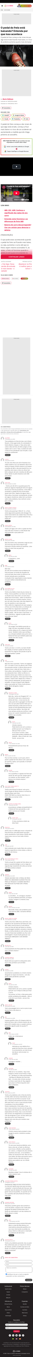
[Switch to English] (16, 1338)
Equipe (8, 1292)
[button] (25, 6)
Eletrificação (8, 1315)
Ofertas (24, 1315)
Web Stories (25, 1312)
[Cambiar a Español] (20, 1338)
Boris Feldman (8, 99)
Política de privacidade (17, 1355)
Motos (8, 1307)
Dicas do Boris (24, 278)
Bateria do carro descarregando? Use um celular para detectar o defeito (17, 227)
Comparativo (25, 1292)
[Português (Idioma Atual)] (13, 1338)
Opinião (25, 1304)
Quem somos (8, 1289)
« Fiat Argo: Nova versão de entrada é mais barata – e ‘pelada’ (8, 267)
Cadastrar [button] (16, 1331)
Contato (8, 1294)
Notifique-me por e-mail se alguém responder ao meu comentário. (17, 1275)
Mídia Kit (8, 1297)
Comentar (28, 1280)
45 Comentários (6, 108)
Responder (8, 454)
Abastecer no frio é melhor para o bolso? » (25, 266)
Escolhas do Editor (24, 1307)
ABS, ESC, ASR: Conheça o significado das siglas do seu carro (16, 213)
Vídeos (8, 1312)
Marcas (24, 1289)
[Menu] (2, 6)
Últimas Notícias (6, 278)
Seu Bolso (24, 1309)
